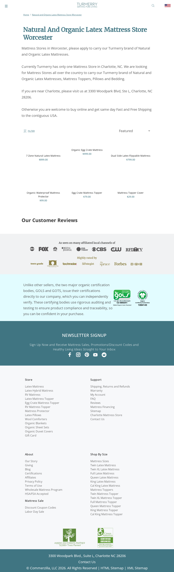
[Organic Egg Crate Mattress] (87, 142)
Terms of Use (33, 485)
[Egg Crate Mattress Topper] (87, 182)
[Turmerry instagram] (78, 354)
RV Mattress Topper (37, 407)
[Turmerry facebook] (69, 354)
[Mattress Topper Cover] (130, 182)
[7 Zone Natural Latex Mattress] (43, 145)
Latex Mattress (34, 386)
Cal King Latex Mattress (105, 485)
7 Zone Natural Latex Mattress (43, 155)
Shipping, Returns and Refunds (110, 386)
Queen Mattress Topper (105, 506)
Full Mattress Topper (103, 502)
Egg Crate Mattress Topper (87, 192)
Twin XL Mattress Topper (106, 498)
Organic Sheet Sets (37, 427)
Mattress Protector (37, 411)
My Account (97, 395)
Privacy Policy (33, 481)
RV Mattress (32, 395)
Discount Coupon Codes (40, 507)
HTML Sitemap (112, 568)
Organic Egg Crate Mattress (87, 150)
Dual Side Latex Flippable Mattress (130, 155)
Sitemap (95, 411)
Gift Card (30, 435)
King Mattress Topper (104, 510)
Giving (29, 465)
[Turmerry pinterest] (86, 354)
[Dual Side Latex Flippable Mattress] (130, 145)
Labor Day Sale (34, 512)
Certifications (33, 473)
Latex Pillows (33, 415)
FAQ (92, 399)
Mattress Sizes (99, 461)
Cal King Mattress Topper (106, 514)
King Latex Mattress (103, 481)
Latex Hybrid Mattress (39, 390)
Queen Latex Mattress (104, 477)
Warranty (96, 390)
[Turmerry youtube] (95, 354)
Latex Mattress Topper (39, 399)
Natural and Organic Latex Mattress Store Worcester (57, 14)
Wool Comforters (36, 419)
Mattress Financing (102, 407)
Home (26, 14)
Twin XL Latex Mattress (104, 469)
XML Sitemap (137, 568)
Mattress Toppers (101, 490)
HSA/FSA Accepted (36, 494)
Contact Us (97, 419)
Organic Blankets (36, 423)
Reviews (95, 403)
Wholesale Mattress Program (43, 490)
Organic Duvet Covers (39, 431)
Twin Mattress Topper (104, 494)
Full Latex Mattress (102, 473)
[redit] (104, 355)
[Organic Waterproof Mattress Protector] (43, 182)
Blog (28, 469)
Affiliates (30, 477)
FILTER (31, 130)
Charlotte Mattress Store (106, 415)
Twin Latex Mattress (103, 465)
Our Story (31, 461)
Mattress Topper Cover (131, 192)
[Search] (153, 5)
